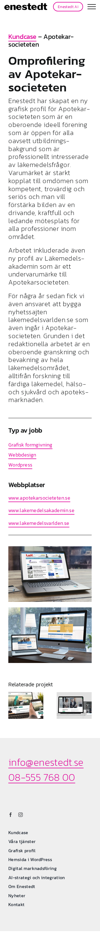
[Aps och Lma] (50, 610)
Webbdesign (22, 454)
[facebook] (10, 814)
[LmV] (50, 548)
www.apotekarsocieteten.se (39, 498)
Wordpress (20, 464)
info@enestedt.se (46, 762)
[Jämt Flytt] (25, 705)
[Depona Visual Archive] (74, 705)
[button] (12, 705)
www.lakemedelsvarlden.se (38, 523)
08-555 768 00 (41, 777)
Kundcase (22, 36)
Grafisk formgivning (30, 444)
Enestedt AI (68, 7)
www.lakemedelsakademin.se (41, 510)
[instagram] (20, 814)
